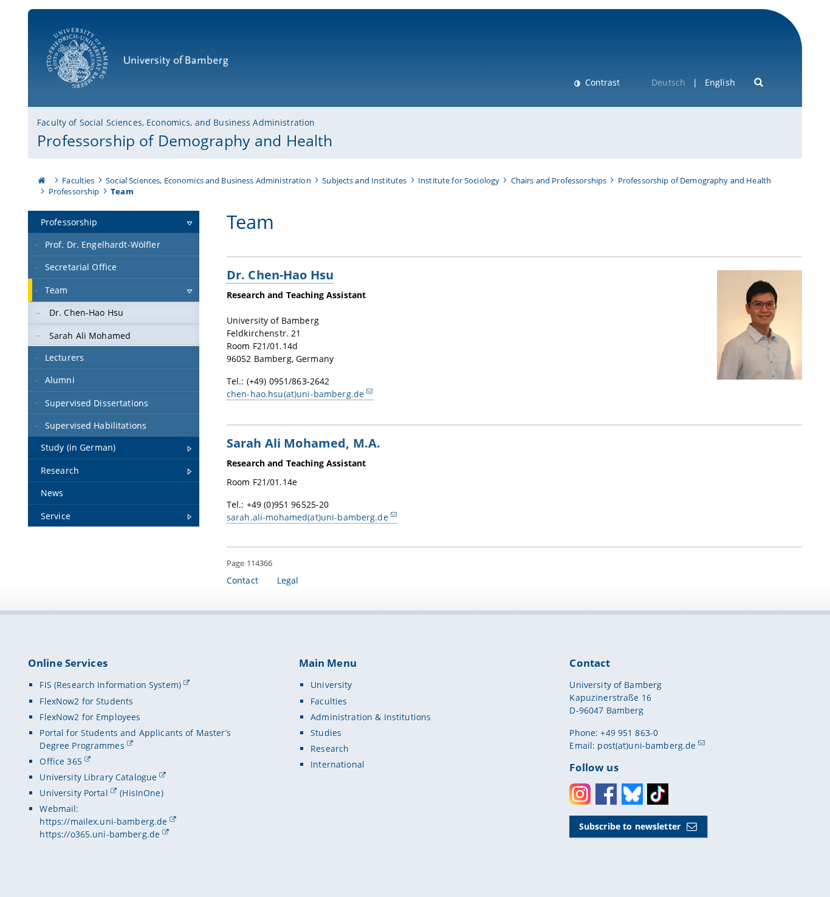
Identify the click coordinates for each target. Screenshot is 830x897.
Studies (325, 732)
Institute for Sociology (458, 180)
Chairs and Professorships (559, 180)
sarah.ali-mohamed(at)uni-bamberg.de (307, 517)
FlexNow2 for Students (86, 701)
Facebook (606, 794)
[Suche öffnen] (759, 81)
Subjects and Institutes (364, 180)
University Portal (73, 793)
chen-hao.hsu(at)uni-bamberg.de (295, 394)
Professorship (74, 191)
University (331, 685)
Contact (242, 580)
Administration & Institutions (370, 717)
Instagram (580, 794)
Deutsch (668, 82)
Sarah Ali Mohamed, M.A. (303, 442)
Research (329, 748)
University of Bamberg (93, 94)
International (337, 764)
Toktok (657, 794)
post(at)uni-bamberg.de (646, 745)
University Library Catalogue (98, 777)
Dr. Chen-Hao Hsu (280, 274)
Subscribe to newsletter (630, 826)
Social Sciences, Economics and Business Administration (208, 180)
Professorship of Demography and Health (184, 140)
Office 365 (60, 761)
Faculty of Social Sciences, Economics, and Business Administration (176, 122)
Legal (288, 580)
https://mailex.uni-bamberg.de (103, 821)
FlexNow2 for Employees (89, 717)
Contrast (601, 82)
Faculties (78, 180)
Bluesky (632, 794)
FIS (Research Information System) (110, 685)
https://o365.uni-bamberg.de (99, 834)
